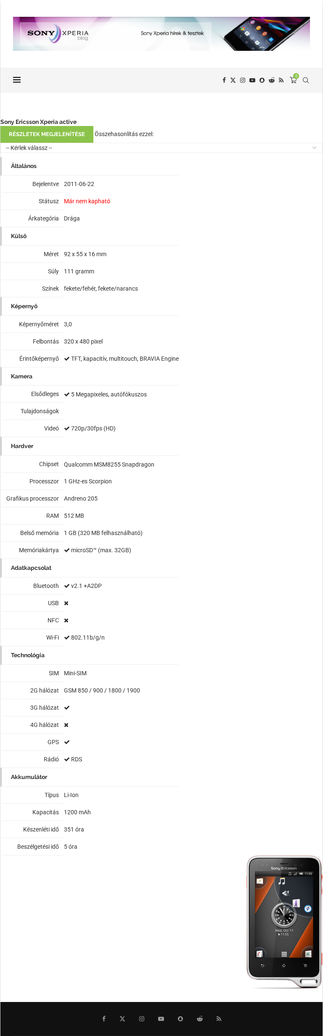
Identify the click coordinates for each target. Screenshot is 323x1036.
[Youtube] (252, 80)
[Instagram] (242, 80)
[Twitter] (233, 80)
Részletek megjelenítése (47, 134)
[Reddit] (272, 80)
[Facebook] (224, 80)
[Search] (306, 80)
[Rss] (281, 80)
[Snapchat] (262, 80)
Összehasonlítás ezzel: (124, 134)
